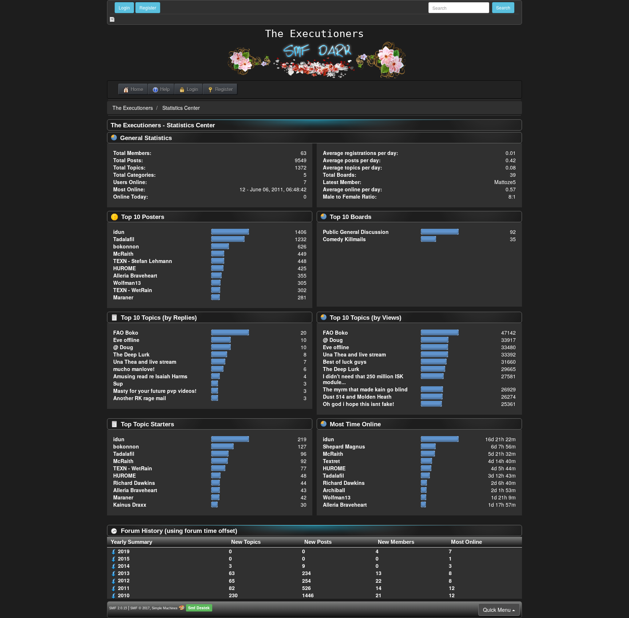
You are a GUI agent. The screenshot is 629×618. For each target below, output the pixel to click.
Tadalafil (123, 239)
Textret (331, 461)
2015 (124, 558)
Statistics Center (181, 107)
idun (118, 231)
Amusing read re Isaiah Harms (150, 376)
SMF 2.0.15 (118, 608)
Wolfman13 (127, 282)
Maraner (123, 297)
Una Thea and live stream (144, 361)
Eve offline (126, 339)
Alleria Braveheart (135, 275)
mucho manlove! (134, 368)
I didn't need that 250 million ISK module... (363, 379)
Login (124, 7)
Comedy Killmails (344, 239)
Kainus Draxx (129, 504)
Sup (118, 383)
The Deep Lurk (131, 354)
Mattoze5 (505, 182)
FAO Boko (125, 332)
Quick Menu (497, 609)
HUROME (124, 268)
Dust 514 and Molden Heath (357, 396)
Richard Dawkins (134, 482)
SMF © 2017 (140, 608)
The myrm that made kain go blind (365, 389)
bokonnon (126, 246)
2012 (124, 580)
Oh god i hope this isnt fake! (358, 403)
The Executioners (314, 34)
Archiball (334, 490)
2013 (124, 573)
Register (147, 7)
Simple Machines (165, 608)
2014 (124, 565)
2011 (124, 587)
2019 (124, 551)
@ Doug (123, 347)
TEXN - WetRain (132, 290)
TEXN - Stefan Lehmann (142, 260)
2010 (124, 595)
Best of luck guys (345, 361)
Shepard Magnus (344, 446)
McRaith (123, 253)
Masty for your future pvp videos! (155, 390)
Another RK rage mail (139, 398)
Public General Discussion (356, 231)
